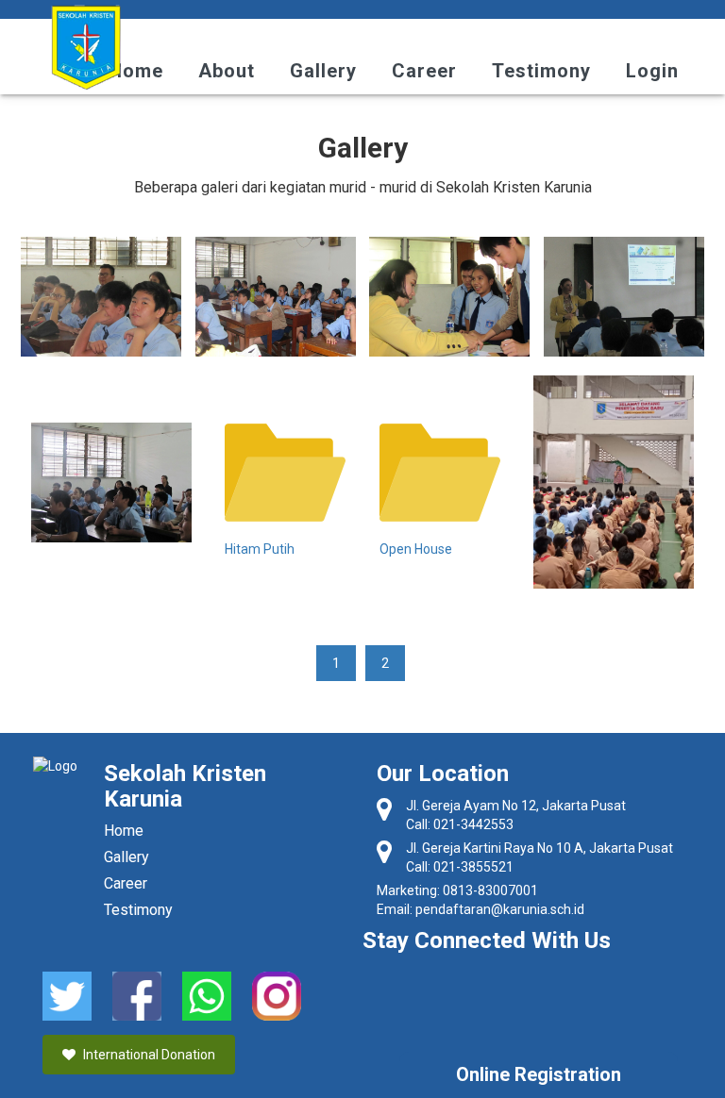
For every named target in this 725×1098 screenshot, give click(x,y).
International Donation (147, 1054)
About (226, 70)
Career (424, 70)
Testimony (541, 70)
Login (652, 70)
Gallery (323, 70)
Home (136, 70)
